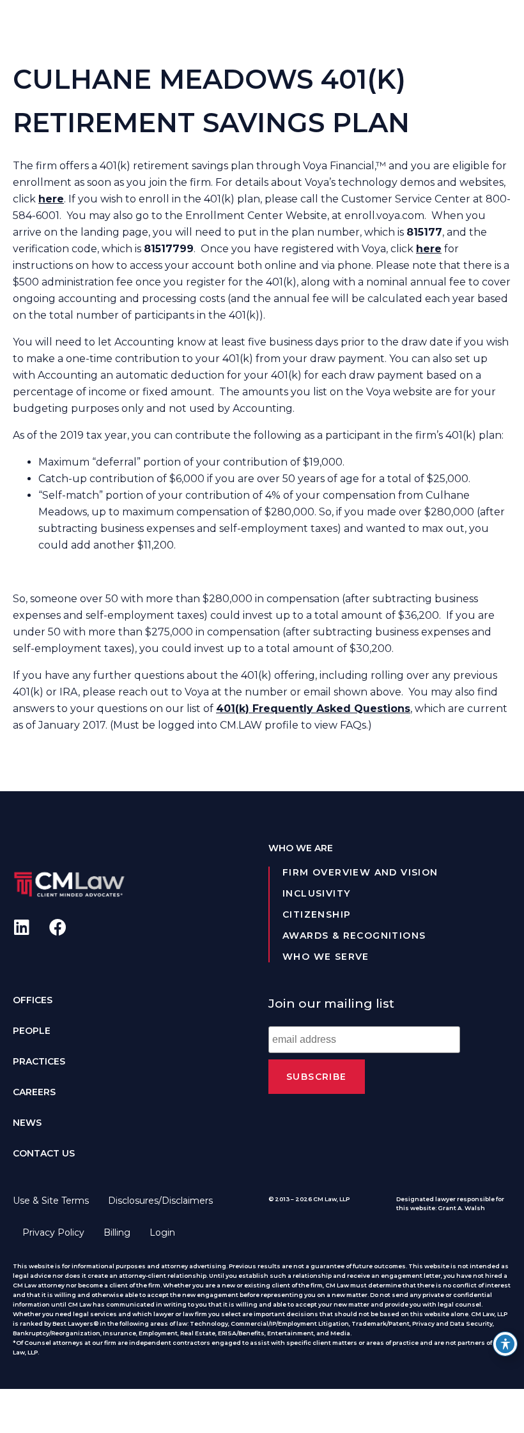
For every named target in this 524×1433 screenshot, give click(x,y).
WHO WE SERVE (325, 956)
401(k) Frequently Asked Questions (313, 708)
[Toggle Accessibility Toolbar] (505, 1344)
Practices (39, 1061)
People (31, 1030)
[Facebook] (57, 927)
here (429, 249)
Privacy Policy (53, 1232)
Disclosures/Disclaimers (160, 1200)
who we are (300, 848)
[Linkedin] (21, 927)
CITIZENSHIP (316, 914)
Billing (117, 1232)
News (27, 1122)
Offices (32, 1000)
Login (162, 1232)
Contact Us (44, 1153)
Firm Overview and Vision (360, 872)
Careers (34, 1092)
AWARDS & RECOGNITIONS (354, 935)
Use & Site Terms (51, 1200)
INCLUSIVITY (316, 893)
